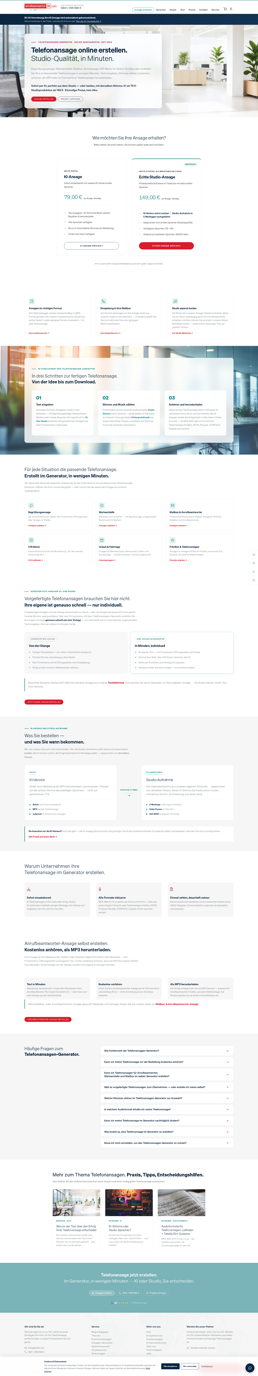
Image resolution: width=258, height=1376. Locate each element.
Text (182, 10)
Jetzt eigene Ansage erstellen (43, 701)
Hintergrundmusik (140, 417)
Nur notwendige (189, 1366)
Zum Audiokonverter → (39, 333)
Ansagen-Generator (102, 1343)
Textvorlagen (98, 1353)
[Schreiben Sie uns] (253, 554)
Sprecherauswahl (101, 1346)
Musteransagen (154, 1339)
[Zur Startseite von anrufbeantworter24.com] (40, 7)
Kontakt (203, 10)
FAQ (148, 1332)
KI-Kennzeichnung (156, 1343)
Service (215, 10)
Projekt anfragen (70, 98)
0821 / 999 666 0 (130, 1293)
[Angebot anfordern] (253, 580)
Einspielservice (154, 1335)
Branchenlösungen (102, 1339)
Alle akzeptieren (170, 1366)
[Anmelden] (231, 9)
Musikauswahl (99, 1350)
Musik (173, 10)
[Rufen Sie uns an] (253, 571)
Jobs (148, 1353)
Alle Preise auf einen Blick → (43, 836)
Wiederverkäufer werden (203, 1348)
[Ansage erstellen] (253, 563)
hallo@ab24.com (36, 1348)
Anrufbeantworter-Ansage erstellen (48, 1019)
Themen (96, 1335)
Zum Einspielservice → (110, 333)
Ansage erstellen (143, 10)
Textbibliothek (116, 683)
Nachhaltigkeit (154, 1350)
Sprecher (161, 10)
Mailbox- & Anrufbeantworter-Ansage (177, 1004)
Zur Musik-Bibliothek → (182, 333)
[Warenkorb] (225, 9)
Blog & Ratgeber (100, 1332)
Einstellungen (207, 1366)
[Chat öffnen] (249, 1367)
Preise (192, 10)
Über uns (151, 1346)
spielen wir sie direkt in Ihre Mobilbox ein (198, 995)
